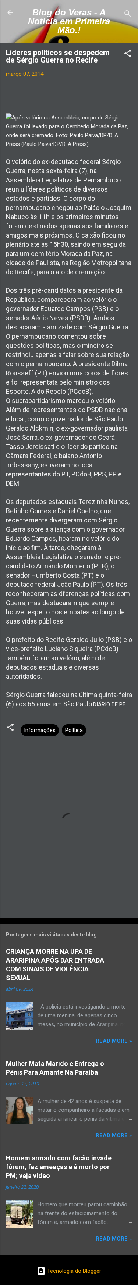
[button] (127, 54)
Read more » (114, 1041)
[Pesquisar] (127, 15)
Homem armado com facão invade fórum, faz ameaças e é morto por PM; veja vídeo (59, 1166)
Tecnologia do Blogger (73, 1271)
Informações (40, 730)
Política (74, 730)
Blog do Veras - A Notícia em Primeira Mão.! (69, 21)
